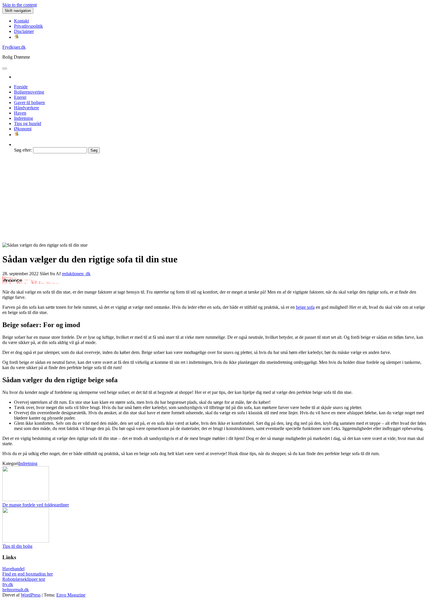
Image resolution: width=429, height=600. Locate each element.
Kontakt (21, 20)
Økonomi (23, 128)
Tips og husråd (27, 123)
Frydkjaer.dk (14, 47)
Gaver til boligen (29, 102)
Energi (20, 97)
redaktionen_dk (76, 273)
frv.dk (7, 584)
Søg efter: (23, 150)
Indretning (23, 118)
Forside (21, 86)
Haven (20, 112)
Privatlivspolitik (28, 26)
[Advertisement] (214, 199)
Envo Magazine (71, 594)
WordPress (31, 594)
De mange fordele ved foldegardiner (35, 504)
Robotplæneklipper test (23, 579)
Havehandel (13, 568)
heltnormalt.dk (15, 589)
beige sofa (305, 307)
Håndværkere (26, 107)
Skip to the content (19, 4)
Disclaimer (24, 31)
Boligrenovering (29, 92)
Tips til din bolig (17, 546)
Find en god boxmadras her (27, 573)
